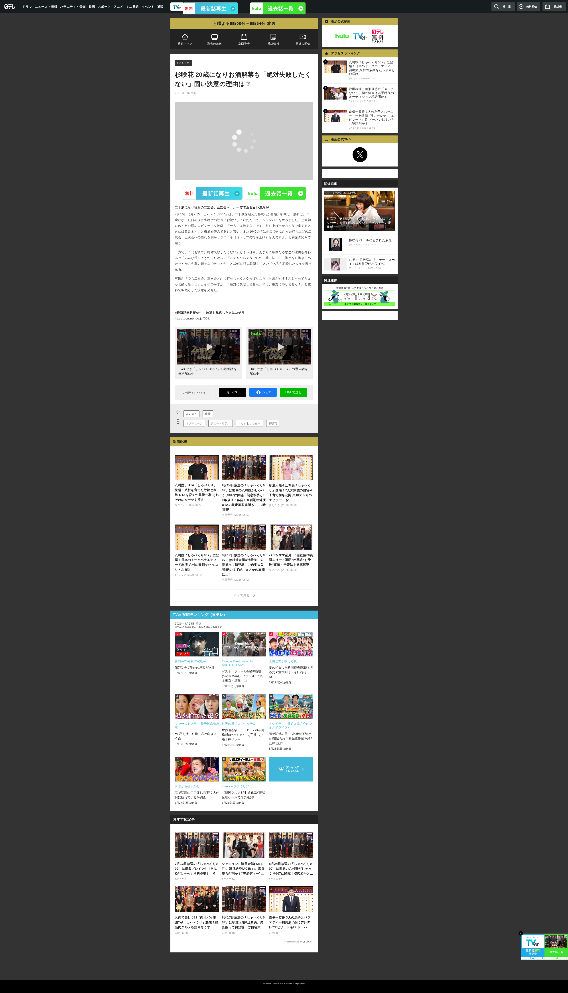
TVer (213, 193)
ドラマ (27, 6)
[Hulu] (278, 8)
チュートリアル (220, 423)
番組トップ (185, 43)
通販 (160, 6)
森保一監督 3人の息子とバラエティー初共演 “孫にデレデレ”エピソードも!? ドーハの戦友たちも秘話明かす (289, 923)
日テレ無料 (377, 36)
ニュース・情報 (46, 6)
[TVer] (210, 8)
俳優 (208, 413)
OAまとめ (183, 63)
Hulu (276, 193)
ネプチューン (194, 423)
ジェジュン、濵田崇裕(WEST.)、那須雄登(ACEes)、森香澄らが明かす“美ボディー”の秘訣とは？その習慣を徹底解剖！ (243, 869)
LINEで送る (293, 392)
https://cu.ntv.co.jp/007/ (193, 318)
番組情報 (273, 43)
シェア (266, 392)
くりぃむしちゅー (249, 423)
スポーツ (104, 6)
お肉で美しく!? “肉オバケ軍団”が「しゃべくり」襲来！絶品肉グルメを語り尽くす (196, 922)
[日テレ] (10, 6)
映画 (92, 6)
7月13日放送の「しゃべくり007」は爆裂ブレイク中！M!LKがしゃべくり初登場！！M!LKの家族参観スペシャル (197, 869)
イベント (148, 6)
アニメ (118, 6)
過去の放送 (214, 43)
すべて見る (242, 595)
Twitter (359, 154)
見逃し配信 (303, 43)
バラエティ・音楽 (73, 6)
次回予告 (244, 43)
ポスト (236, 392)
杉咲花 (273, 423)
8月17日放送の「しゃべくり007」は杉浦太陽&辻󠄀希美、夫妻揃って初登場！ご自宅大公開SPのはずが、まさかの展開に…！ (243, 923)
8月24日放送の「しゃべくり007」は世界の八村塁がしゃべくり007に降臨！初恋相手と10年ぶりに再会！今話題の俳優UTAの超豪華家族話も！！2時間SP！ (291, 869)
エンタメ (191, 413)
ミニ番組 (132, 6)
